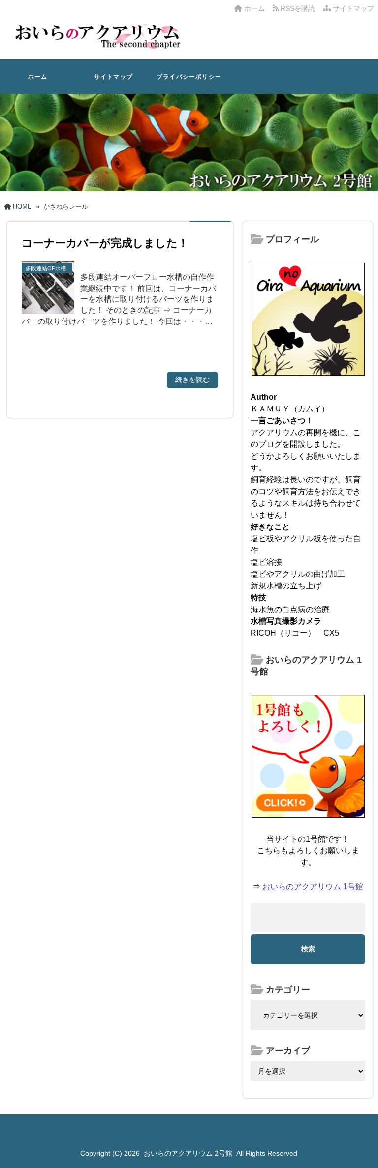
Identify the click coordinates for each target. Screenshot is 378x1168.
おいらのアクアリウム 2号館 (188, 1153)
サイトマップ (352, 8)
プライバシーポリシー (189, 76)
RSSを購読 (299, 8)
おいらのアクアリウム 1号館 (312, 886)
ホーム (253, 8)
